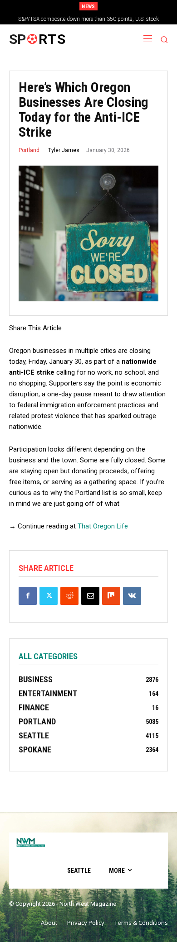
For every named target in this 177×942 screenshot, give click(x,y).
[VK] (132, 596)
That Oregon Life (103, 526)
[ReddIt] (69, 596)
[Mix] (111, 596)
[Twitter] (48, 596)
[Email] (90, 596)
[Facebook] (28, 596)
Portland (29, 150)
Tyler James (63, 150)
